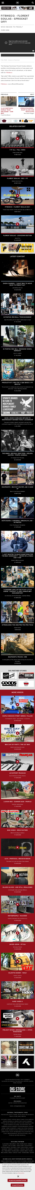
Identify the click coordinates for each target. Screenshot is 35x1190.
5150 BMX (24, 1161)
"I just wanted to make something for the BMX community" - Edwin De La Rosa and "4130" (17, 555)
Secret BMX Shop (26, 1162)
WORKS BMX (25, 1152)
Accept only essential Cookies (17, 1180)
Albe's (3, 1161)
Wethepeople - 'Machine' (17, 916)
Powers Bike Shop (15, 1162)
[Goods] (9, 684)
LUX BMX (31, 1147)
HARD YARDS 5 (17, 1001)
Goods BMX (30, 1161)
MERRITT (10, 1149)
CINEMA (30, 1143)
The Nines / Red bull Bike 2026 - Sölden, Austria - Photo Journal (17, 454)
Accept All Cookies (17, 1185)
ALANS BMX (5, 1143)
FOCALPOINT (28, 1145)
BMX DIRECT (13, 1143)
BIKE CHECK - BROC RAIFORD (17, 830)
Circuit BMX (8, 1161)
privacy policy (20, 1173)
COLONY (5, 1145)
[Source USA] (26, 675)
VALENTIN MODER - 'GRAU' (17, 973)
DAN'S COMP (20, 1145)
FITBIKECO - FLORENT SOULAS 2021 (17, 207)
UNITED (15, 1152)
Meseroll (6, 1162)
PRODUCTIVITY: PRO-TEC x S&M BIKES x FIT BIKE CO (17, 383)
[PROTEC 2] (17, 8)
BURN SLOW (23, 1143)
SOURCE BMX (15, 1150)
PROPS (27, 1149)
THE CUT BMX (12, 1145)
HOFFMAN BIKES (5, 1147)
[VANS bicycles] (26, 684)
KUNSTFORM (24, 1147)
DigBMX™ (27, 1079)
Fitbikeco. (9, 72)
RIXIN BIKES (8, 1150)
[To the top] (17, 1075)
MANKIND (4, 1149)
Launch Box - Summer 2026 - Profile (17, 801)
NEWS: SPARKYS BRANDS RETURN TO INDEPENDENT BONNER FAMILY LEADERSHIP (17, 419)
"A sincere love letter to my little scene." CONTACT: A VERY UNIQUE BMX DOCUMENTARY (17, 591)
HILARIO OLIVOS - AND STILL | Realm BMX (17, 887)
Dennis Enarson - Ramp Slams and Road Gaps (27, 109)
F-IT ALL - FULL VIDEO (17, 150)
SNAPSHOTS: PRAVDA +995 (17, 657)
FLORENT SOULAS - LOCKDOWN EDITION (17, 235)
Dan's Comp (16, 1161)
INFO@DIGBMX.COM (19, 1106)
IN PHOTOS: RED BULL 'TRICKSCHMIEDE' (17, 317)
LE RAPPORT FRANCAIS (17, 773)
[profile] (17, 248)
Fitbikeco (4, 84)
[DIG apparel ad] (17, 120)
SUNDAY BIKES (24, 1150)
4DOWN (32, 1152)
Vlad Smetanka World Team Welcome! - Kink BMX (7, 110)
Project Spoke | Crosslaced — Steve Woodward (17, 1030)
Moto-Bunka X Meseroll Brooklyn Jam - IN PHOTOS (17, 521)
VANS (19, 1152)
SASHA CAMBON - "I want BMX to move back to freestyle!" (17, 284)
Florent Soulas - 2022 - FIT (17, 178)
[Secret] (9, 675)
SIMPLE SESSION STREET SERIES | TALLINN (17, 716)
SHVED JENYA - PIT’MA (17, 944)
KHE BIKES (13, 1147)
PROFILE (22, 1149)
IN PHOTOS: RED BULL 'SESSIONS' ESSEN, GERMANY (17, 349)
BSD (18, 1143)
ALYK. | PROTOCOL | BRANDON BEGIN (17, 858)
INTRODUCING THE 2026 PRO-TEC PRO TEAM (17, 625)
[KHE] (26, 1062)
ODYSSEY (16, 1149)
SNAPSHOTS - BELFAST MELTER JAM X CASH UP (17, 487)
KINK (18, 1147)
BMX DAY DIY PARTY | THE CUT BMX (17, 744)
